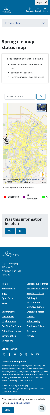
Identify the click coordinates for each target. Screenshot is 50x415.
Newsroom (7, 340)
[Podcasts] (26, 354)
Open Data (7, 298)
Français (30, 11)
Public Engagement (12, 331)
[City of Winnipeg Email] (37, 354)
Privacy (30, 335)
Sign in (40, 2)
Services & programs (37, 283)
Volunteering (33, 321)
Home (5, 283)
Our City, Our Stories (12, 326)
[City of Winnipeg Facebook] (9, 354)
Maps (4, 303)
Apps (4, 293)
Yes (10, 231)
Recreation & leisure (37, 288)
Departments (8, 311)
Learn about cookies (20, 402)
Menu (45, 11)
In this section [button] (13, 23)
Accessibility (8, 288)
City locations (9, 321)
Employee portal (35, 311)
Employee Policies (36, 326)
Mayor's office (9, 335)
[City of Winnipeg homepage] (10, 256)
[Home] (6, 9)
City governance (35, 306)
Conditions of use (9, 391)
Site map (31, 331)
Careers (31, 316)
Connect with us (10, 348)
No (20, 231)
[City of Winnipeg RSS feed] (32, 354)
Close (7, 409)
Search (38, 11)
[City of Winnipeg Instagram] (20, 354)
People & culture (35, 293)
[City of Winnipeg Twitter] (4, 354)
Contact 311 (8, 316)
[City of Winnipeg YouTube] (15, 354)
